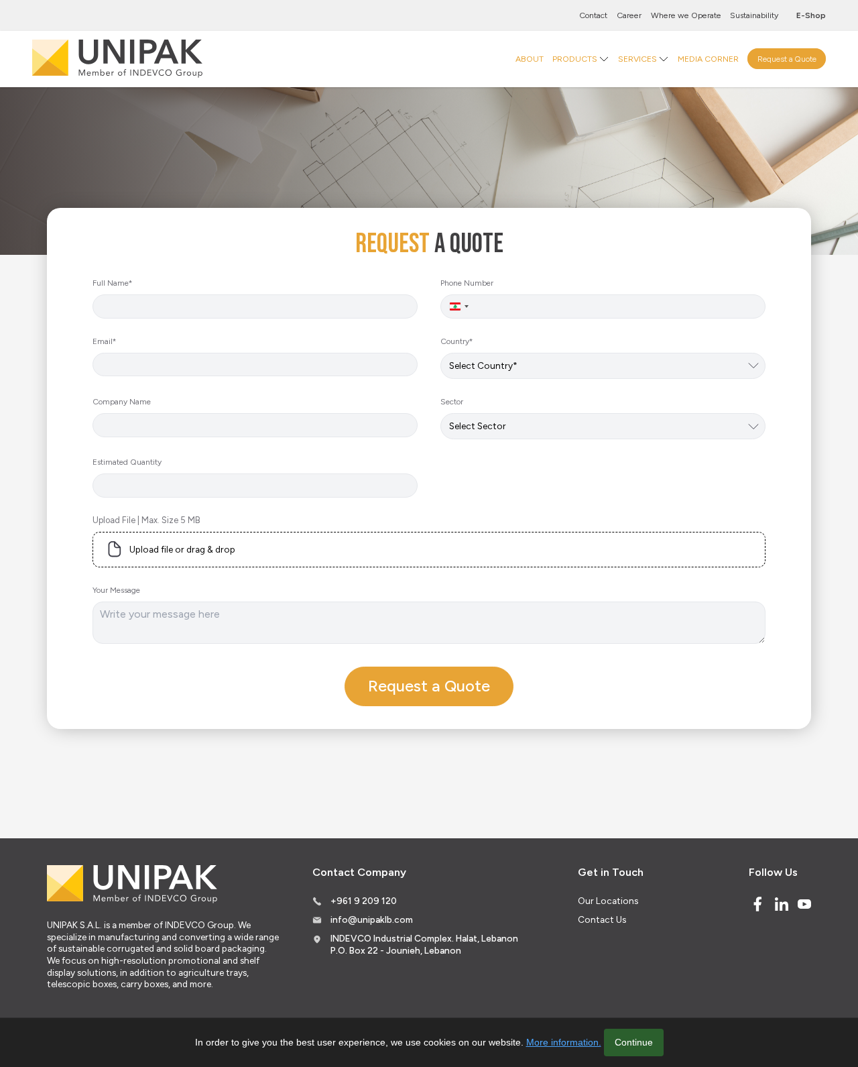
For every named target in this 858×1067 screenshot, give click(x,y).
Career (629, 15)
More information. (563, 1042)
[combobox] (458, 306)
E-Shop (811, 15)
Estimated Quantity (127, 462)
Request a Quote (786, 58)
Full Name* (112, 283)
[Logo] (117, 59)
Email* (104, 341)
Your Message (116, 590)
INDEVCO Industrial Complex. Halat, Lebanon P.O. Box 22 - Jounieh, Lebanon (424, 944)
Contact (593, 15)
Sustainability (754, 15)
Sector (451, 401)
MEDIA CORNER (708, 58)
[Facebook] (757, 904)
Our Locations (608, 900)
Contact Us (602, 919)
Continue (634, 1042)
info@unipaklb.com (371, 919)
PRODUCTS (574, 58)
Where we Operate (686, 15)
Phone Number (466, 283)
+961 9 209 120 (363, 900)
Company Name (122, 401)
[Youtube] (804, 904)
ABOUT (529, 58)
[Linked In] (781, 904)
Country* (456, 341)
